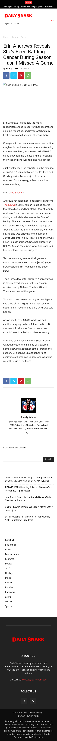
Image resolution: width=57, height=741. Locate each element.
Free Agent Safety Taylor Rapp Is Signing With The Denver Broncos (28, 499)
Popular (9, 587)
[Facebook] (6, 75)
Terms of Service (19, 712)
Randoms (10, 591)
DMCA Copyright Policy (28, 716)
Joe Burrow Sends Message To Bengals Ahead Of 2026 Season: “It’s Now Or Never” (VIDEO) (28, 479)
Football (24, 37)
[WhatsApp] (28, 75)
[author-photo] (28, 412)
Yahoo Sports (14, 192)
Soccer (8, 601)
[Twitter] (13, 75)
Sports (15, 37)
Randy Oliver (12, 68)
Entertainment (12, 554)
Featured (9, 558)
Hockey (9, 573)
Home (6, 37)
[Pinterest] (21, 75)
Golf (7, 568)
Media (8, 577)
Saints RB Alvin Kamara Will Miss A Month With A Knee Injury (29, 508)
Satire (8, 596)
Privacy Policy (36, 712)
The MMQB (9, 204)
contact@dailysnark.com (34, 679)
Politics (8, 582)
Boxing (8, 549)
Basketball (10, 544)
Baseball (9, 539)
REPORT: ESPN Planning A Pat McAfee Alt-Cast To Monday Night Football (28, 489)
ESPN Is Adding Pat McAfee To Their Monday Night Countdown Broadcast (27, 518)
